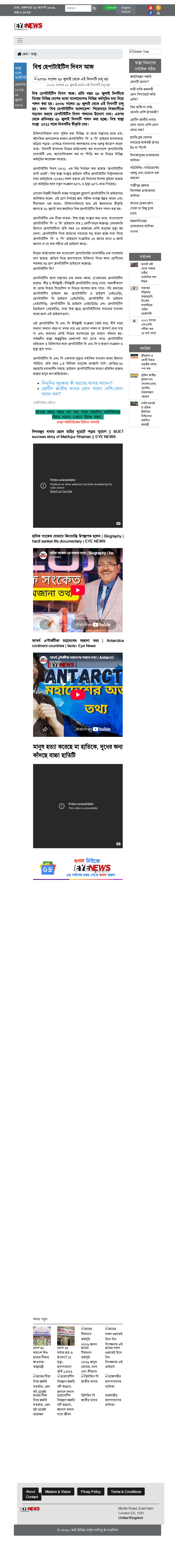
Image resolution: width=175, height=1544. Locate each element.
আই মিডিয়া (78, 1530)
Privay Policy (91, 1491)
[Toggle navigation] (20, 40)
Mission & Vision (58, 1491)
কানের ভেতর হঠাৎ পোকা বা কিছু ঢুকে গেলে (141, 208)
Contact (32, 1497)
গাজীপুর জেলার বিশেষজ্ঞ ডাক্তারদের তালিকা (142, 190)
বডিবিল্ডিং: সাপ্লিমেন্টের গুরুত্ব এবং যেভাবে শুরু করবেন (144, 172)
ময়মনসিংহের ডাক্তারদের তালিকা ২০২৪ (142, 226)
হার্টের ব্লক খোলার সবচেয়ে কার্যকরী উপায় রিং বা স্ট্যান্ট (144, 142)
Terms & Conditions (126, 1491)
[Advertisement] (78, 1100)
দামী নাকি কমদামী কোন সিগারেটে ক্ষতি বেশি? (143, 94)
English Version (126, 9)
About (30, 1491)
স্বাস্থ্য (34, 54)
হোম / (26, 54)
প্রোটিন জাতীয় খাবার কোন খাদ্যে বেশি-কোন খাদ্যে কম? (144, 124)
